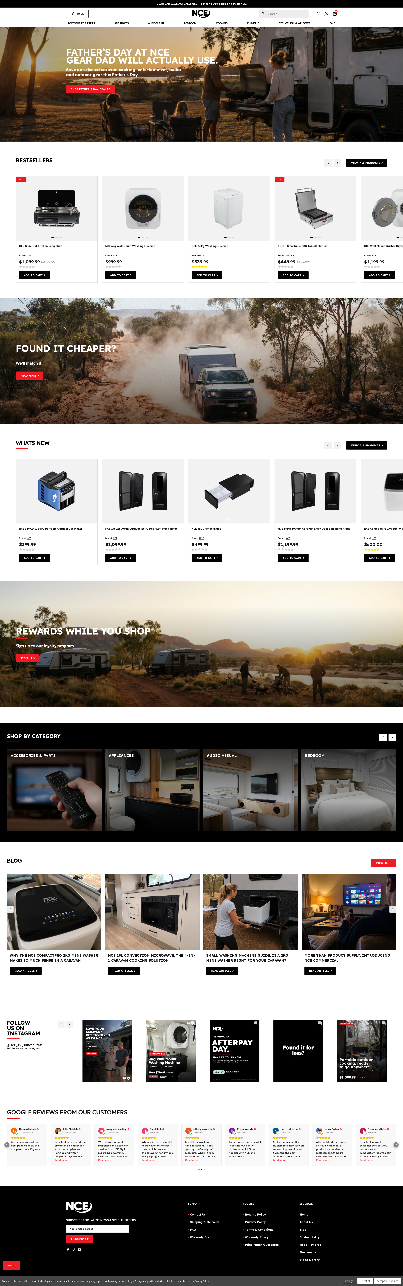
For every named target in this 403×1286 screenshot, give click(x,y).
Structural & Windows (294, 23)
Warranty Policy (256, 1237)
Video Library (310, 1260)
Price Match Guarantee (262, 1245)
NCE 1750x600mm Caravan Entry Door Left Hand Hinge (141, 528)
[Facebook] (68, 1249)
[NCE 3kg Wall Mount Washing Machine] (143, 208)
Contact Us (198, 1214)
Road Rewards (310, 1245)
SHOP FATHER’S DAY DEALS (89, 89)
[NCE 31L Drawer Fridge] (229, 491)
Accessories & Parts (81, 23)
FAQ (193, 1229)
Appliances (121, 23)
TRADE (79, 13)
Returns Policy (255, 1214)
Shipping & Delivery (204, 1222)
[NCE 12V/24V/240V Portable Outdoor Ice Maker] (56, 491)
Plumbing (253, 23)
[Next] (69, 1024)
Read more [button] (17, 1160)
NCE (115, 255)
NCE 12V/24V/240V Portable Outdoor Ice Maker (50, 528)
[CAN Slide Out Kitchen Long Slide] (56, 208)
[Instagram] (73, 1249)
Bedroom (190, 23)
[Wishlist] (317, 14)
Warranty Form (201, 1237)
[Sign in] (326, 14)
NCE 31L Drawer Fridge (206, 528)
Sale (332, 23)
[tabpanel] (56, 208)
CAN (29, 255)
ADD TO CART (33, 275)
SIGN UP (26, 658)
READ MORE (28, 375)
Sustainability (309, 1237)
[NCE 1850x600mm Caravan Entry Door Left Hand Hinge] (315, 491)
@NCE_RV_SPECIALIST (24, 1045)
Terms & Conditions (259, 1229)
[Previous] (61, 1024)
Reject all (365, 1281)
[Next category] (392, 737)
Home (304, 1214)
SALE (21, 180)
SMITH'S (290, 255)
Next (392, 909)
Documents (308, 1252)
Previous (10, 909)
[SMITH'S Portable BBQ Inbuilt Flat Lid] (315, 208)
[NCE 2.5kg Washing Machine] (229, 208)
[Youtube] (79, 1249)
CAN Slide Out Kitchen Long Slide (40, 246)
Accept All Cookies (387, 1281)
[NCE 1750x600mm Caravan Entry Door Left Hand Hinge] (143, 491)
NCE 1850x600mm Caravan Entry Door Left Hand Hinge (314, 528)
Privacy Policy (255, 1222)
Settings (348, 1281)
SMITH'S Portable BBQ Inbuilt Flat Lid (302, 246)
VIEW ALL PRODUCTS (365, 162)
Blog (303, 1229)
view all (382, 863)
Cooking (222, 23)
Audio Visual (156, 23)
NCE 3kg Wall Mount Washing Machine (130, 246)
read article (24, 970)
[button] (6, 1144)
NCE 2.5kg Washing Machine (210, 246)
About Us (306, 1222)
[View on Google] (14, 1131)
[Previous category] (383, 737)
